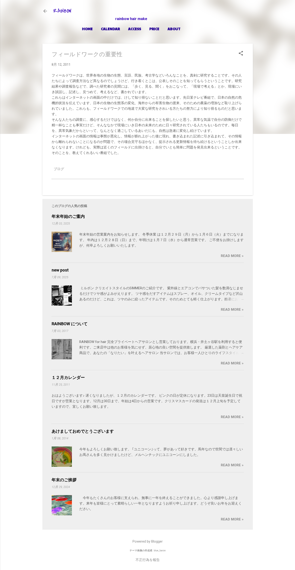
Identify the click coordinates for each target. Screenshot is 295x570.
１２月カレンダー (68, 377)
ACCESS (134, 28)
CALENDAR (110, 28)
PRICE (154, 28)
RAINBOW (62, 11)
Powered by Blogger (148, 541)
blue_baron (160, 550)
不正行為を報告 (148, 560)
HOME (87, 28)
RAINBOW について (70, 323)
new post (60, 270)
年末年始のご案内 (68, 216)
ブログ (59, 169)
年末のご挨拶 (64, 479)
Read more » (232, 256)
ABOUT (174, 28)
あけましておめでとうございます (83, 431)
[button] (241, 53)
